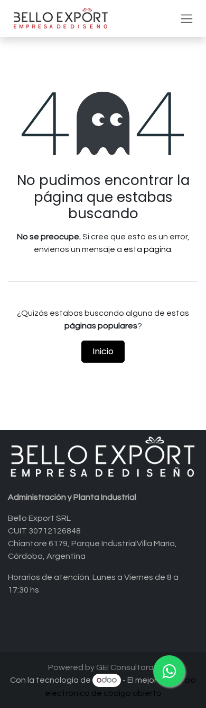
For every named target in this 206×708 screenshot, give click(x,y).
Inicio (103, 351)
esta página (147, 249)
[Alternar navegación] (186, 19)
